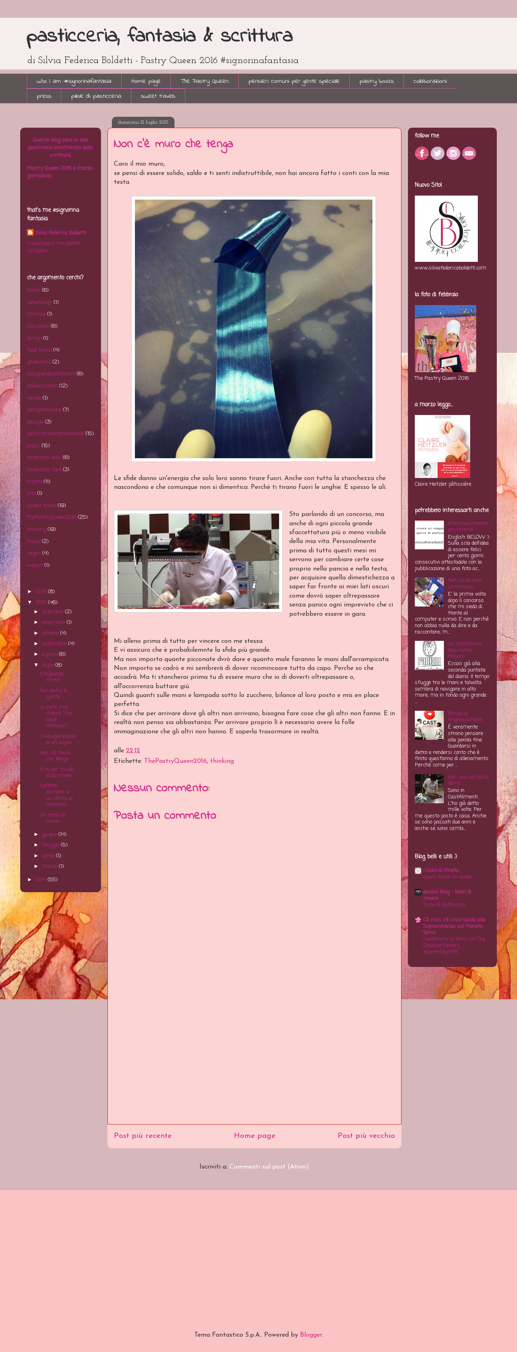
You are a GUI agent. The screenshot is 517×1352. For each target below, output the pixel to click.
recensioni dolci (44, 457)
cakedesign (39, 302)
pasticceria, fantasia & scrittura (160, 36)
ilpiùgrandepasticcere (51, 374)
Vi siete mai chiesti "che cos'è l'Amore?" (56, 716)
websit (35, 565)
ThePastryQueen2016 (175, 761)
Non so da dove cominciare (465, 584)
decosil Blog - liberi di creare (447, 895)
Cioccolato (38, 326)
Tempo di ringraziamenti (465, 717)
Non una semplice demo (468, 780)
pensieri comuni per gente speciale (294, 81)
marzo (50, 866)
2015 (42, 603)
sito (31, 493)
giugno (50, 834)
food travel (39, 350)
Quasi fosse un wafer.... (449, 877)
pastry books (376, 81)
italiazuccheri (42, 386)
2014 (42, 880)
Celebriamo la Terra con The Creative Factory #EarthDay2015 (454, 945)
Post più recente (143, 1136)
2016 (42, 592)
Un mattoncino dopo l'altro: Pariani (465, 650)
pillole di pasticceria (96, 96)
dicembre (53, 612)
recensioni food (44, 470)
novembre (54, 622)
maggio (51, 845)
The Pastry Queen (205, 81)
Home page (146, 81)
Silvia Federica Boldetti (60, 233)
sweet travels (158, 96)
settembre (55, 644)
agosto (50, 654)
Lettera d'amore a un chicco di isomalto (56, 795)
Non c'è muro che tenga (55, 756)
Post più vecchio (366, 1136)
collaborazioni (430, 81)
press (44, 96)
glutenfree (39, 362)
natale (34, 398)
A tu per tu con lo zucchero (57, 773)
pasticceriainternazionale (55, 434)
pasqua (35, 422)
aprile (49, 856)
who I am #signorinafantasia (74, 81)
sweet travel (41, 506)
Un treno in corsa (52, 818)
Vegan (34, 553)
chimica (36, 314)
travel (33, 541)
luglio (48, 665)
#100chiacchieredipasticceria (468, 527)
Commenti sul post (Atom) (269, 1167)
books (33, 290)
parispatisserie (44, 410)
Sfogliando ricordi (52, 677)
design (34, 338)
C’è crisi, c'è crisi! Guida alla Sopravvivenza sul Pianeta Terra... (454, 926)
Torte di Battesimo (444, 905)
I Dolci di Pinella (441, 870)
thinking (222, 761)
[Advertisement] (254, 1067)
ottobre (51, 633)
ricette (34, 482)
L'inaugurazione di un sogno (58, 740)
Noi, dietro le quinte (53, 694)
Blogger (311, 1335)
